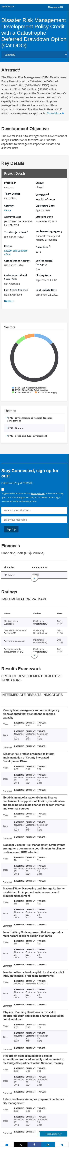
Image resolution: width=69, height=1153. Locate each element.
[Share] (34, 1144)
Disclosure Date (45, 205)
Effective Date (44, 216)
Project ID (10, 182)
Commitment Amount (17, 260)
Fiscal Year (43, 246)
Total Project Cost (16, 232)
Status (40, 182)
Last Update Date (46, 290)
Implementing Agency (49, 231)
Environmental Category (44, 262)
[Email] (7, 1145)
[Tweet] (20, 1144)
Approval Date (12, 216)
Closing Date (43, 275)
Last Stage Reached (16, 290)
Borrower (42, 194)
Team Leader (12, 193)
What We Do (8, 6)
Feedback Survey (54, 1134)
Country (9, 205)
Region (8, 246)
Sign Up (11, 529)
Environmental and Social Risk (15, 277)
